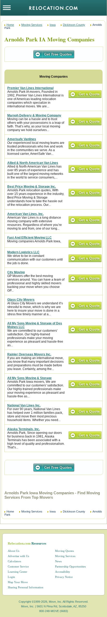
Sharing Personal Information (25, 587)
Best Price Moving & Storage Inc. (31, 186)
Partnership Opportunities (70, 566)
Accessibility (62, 571)
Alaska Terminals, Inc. (23, 429)
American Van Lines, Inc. (25, 214)
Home (10, 24)
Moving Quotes (64, 550)
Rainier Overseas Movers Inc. (29, 354)
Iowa (53, 24)
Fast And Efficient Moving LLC (29, 237)
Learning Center (17, 571)
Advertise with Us (18, 556)
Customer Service (18, 566)
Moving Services (31, 24)
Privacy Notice (64, 576)
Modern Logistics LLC (23, 252)
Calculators (14, 561)
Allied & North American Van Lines (32, 163)
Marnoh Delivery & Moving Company (34, 115)
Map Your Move (18, 582)
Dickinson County (74, 24)
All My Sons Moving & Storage (29, 378)
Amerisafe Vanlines (21, 139)
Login (11, 576)
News (58, 561)
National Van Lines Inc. (24, 405)
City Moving (16, 272)
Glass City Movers (21, 299)
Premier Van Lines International (30, 88)
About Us (13, 550)
